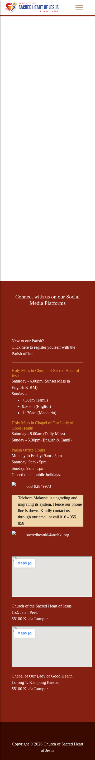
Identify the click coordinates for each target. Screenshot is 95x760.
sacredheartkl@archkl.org (47, 535)
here (25, 347)
